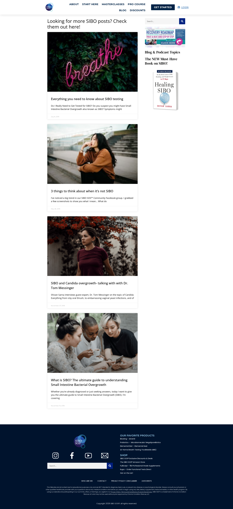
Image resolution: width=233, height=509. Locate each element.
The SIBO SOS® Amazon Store (132, 462)
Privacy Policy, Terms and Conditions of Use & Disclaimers (131, 492)
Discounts (138, 10)
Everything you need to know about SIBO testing (87, 99)
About (74, 4)
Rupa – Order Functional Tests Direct (135, 469)
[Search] (182, 21)
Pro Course (136, 4)
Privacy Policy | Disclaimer (124, 481)
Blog (122, 10)
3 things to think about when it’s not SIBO (82, 191)
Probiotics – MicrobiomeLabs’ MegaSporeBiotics (140, 442)
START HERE (90, 4)
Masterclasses (113, 4)
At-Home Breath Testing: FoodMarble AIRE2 (138, 450)
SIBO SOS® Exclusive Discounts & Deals (136, 458)
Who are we (87, 481)
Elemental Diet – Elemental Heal (134, 446)
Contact (101, 481)
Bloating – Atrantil (127, 439)
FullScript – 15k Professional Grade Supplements (140, 466)
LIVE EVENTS (147, 481)
